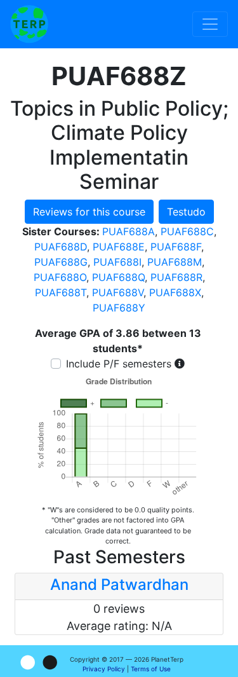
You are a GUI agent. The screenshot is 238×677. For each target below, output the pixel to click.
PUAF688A (128, 231)
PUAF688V (117, 292)
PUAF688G (61, 262)
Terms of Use (151, 669)
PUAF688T (60, 292)
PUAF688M (174, 262)
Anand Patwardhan (119, 584)
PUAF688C (187, 231)
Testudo (186, 211)
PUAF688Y (119, 307)
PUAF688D (60, 246)
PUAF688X (175, 292)
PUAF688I (117, 262)
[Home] (29, 24)
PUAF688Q (118, 277)
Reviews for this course (89, 211)
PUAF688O (60, 277)
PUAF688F (175, 246)
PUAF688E (119, 246)
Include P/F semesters (118, 363)
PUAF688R (176, 277)
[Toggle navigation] (210, 24)
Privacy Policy (104, 669)
